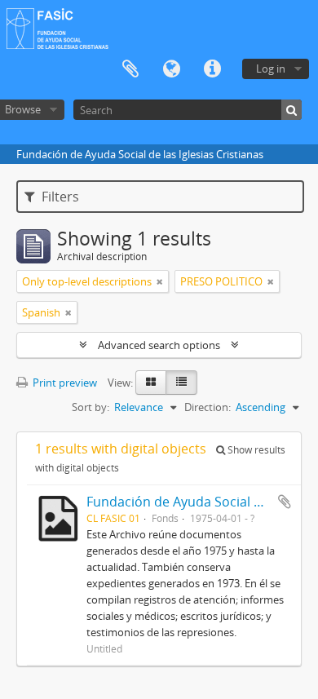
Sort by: (90, 407)
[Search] (291, 110)
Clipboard (130, 69)
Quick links (212, 69)
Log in (270, 68)
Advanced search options (159, 345)
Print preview (63, 382)
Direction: (207, 407)
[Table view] (181, 382)
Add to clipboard (284, 501)
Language (171, 69)
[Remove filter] (160, 281)
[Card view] (150, 382)
